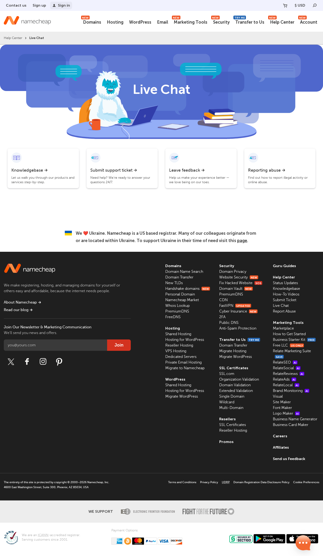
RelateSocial (286, 368)
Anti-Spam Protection (237, 328)
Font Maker (282, 408)
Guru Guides (284, 266)
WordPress (140, 22)
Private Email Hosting (183, 362)
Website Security (238, 277)
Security (221, 21)
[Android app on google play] (269, 538)
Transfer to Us (249, 21)
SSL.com (226, 374)
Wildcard (226, 402)
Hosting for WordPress (184, 340)
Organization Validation (239, 379)
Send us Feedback (289, 458)
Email (162, 22)
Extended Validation (236, 391)
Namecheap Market (182, 300)
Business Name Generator (295, 419)
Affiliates (281, 447)
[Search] (314, 5)
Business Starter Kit (294, 340)
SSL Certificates (233, 368)
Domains (91, 21)
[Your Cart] (285, 5)
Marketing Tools (190, 21)
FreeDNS (173, 317)
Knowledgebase (286, 289)
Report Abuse (284, 311)
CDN (223, 300)
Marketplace (283, 328)
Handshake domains (187, 289)
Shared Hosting (178, 334)
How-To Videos (286, 294)
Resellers (227, 419)
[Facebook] (27, 362)
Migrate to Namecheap (185, 368)
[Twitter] (11, 362)
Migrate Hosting (232, 351)
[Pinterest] (59, 362)
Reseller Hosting (179, 345)
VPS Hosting (175, 351)
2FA (222, 317)
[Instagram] (43, 362)
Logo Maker (286, 413)
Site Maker (282, 402)
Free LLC (288, 345)
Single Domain (231, 396)
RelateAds (284, 379)
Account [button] (308, 21)
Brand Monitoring (290, 391)
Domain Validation (235, 385)
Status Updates (285, 283)
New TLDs (174, 283)
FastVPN (234, 306)
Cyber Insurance (238, 311)
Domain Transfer (179, 277)
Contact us (16, 5)
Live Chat (281, 306)
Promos (226, 441)
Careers (280, 436)
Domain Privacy (232, 271)
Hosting (115, 22)
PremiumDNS (177, 311)
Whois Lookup (177, 306)
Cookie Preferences (306, 482)
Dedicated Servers (180, 357)
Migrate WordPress (181, 396)
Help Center (281, 21)
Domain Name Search (184, 271)
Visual (278, 396)
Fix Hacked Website (240, 283)
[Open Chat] (303, 542)
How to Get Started (289, 334)
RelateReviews (288, 374)
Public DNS (229, 323)
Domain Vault (235, 289)
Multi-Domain (231, 408)
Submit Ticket (284, 300)
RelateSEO (285, 362)
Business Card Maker (290, 425)
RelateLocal (285, 385)
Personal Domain (180, 294)
